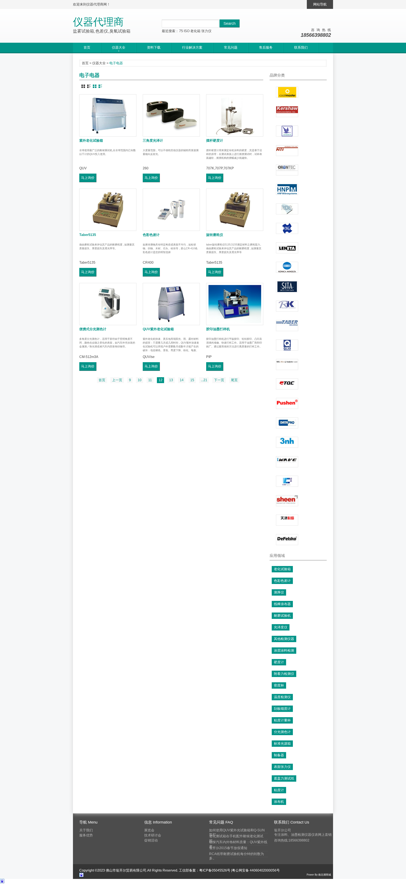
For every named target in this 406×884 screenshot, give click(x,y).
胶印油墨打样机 (218, 329)
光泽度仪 (280, 627)
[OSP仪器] (287, 228)
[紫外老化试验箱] (107, 115)
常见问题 (230, 47)
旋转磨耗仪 (214, 235)
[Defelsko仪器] (287, 539)
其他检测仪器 (284, 639)
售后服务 (266, 47)
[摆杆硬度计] (234, 115)
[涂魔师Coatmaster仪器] (287, 92)
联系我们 (301, 47)
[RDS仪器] (287, 208)
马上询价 (88, 178)
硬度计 (279, 662)
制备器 (279, 755)
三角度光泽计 (153, 140)
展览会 (149, 830)
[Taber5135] (107, 210)
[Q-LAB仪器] (287, 345)
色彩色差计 (151, 235)
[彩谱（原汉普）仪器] (287, 481)
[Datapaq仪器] (287, 422)
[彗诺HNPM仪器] (287, 189)
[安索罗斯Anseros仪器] (287, 131)
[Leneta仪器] (287, 247)
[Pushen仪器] (287, 403)
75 (181, 31)
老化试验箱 (282, 569)
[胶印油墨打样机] (234, 304)
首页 (87, 47)
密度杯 (279, 685)
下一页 (219, 380)
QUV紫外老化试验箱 (158, 329)
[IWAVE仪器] (287, 461)
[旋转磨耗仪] (234, 210)
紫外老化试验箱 (91, 140)
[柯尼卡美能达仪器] (287, 267)
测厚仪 (279, 592)
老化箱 (195, 31)
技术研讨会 (152, 835)
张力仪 (206, 31)
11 (150, 380)
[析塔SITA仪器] (287, 286)
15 (192, 380)
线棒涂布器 (282, 604)
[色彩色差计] (171, 210)
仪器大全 (99, 63)
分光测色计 (282, 732)
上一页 (117, 380)
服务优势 (86, 835)
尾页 (234, 380)
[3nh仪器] (287, 442)
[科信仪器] (287, 520)
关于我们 (86, 830)
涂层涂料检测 (284, 650)
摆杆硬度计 (214, 140)
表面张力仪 (282, 767)
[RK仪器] (287, 306)
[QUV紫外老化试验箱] (171, 304)
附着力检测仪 (284, 674)
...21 (204, 380)
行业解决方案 (192, 47)
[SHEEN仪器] (287, 500)
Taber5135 (87, 235)
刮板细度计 (282, 708)
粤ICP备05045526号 (214, 870)
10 (139, 380)
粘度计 (279, 790)
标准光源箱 (282, 743)
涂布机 (279, 801)
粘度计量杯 (282, 720)
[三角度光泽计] (171, 115)
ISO (186, 31)
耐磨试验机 (282, 615)
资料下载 (153, 47)
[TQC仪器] (287, 383)
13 (171, 380)
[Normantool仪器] (287, 150)
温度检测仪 (282, 697)
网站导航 (320, 4)
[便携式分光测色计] (107, 304)
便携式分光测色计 (92, 329)
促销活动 (151, 840)
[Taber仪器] (287, 325)
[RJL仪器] (287, 364)
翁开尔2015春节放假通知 (228, 848)
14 (182, 380)
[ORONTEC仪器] (287, 169)
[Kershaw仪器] (287, 111)
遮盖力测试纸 (284, 778)
